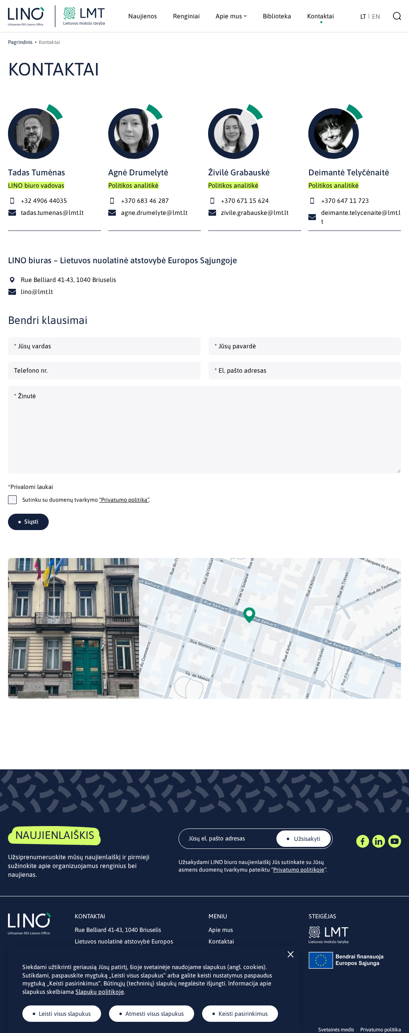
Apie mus (220, 929)
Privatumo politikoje (298, 869)
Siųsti (31, 521)
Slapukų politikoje (99, 991)
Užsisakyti (306, 838)
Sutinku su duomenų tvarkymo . (86, 500)
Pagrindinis (20, 42)
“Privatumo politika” (124, 500)
